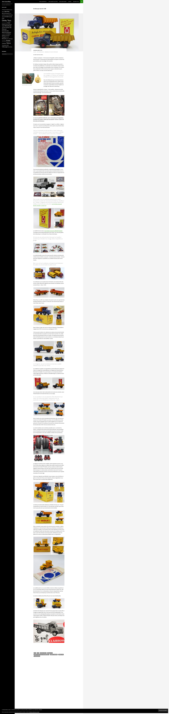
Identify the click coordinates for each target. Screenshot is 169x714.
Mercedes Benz (5, 30)
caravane (6, 15)
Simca (4, 40)
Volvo (9, 46)
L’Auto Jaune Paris (42, 1)
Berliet (3, 11)
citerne (3, 16)
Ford (9, 23)
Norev (3, 35)
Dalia (3, 18)
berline (7, 11)
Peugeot (4, 37)
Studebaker (4, 43)
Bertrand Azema (5, 13)
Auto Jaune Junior (62, 1)
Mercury (4, 32)
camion (3, 15)
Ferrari (5, 23)
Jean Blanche (37, 656)
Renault (4, 38)
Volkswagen (5, 47)
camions (35, 50)
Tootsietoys (4, 45)
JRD (10, 27)
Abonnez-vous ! (76, 1)
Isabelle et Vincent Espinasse (52, 51)
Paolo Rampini (7, 35)
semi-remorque (9, 38)
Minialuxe (8, 32)
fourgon (3, 24)
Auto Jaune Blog (6, 1)
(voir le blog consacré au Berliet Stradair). (53, 230)
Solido (8, 41)
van (8, 45)
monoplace (8, 33)
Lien (35, 51)
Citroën (7, 16)
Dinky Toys (39, 50)
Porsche (7, 37)
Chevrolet (10, 15)
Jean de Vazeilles (5, 27)
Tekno (8, 43)
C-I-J (10, 13)
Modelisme (4, 33)
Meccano (4, 29)
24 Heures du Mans (5, 9)
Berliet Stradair (54, 654)
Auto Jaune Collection (53, 1)
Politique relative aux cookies (34, 712)
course (10, 16)
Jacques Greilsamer (8, 24)
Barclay (11, 9)
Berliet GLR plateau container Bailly (41, 654)
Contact (69, 1)
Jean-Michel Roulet (6, 26)
